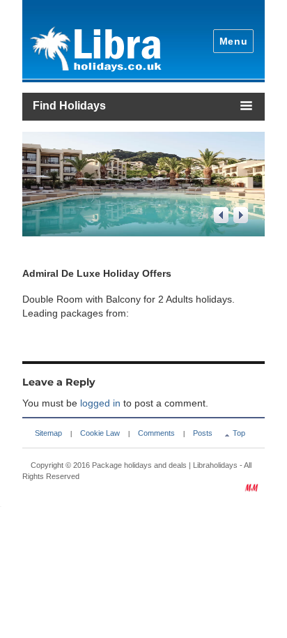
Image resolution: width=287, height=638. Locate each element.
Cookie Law (100, 433)
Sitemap (48, 433)
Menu (233, 41)
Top (239, 433)
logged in (100, 403)
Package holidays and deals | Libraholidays (165, 465)
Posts (202, 433)
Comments (156, 433)
